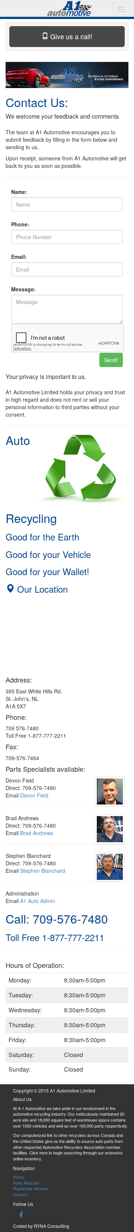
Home (18, 1177)
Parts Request (26, 1183)
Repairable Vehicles (30, 1188)
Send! (111, 360)
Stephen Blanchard (42, 870)
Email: (19, 256)
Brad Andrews (36, 833)
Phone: (20, 224)
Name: (19, 191)
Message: (23, 289)
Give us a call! (70, 36)
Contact (20, 1194)
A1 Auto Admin (37, 901)
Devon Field (34, 795)
